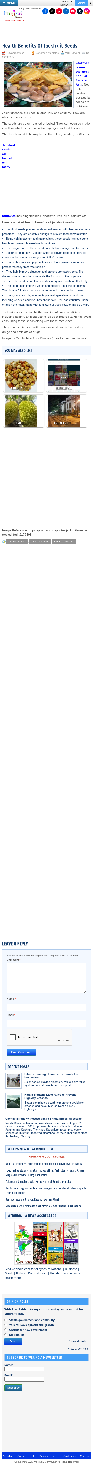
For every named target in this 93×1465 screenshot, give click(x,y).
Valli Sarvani (72, 52)
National (57, 1269)
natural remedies (64, 541)
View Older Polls (78, 1348)
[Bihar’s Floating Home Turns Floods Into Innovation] (13, 1081)
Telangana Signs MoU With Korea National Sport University (38, 1181)
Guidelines (69, 1456)
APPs (81, 3)
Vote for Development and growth (31, 1325)
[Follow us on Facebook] (45, 11)
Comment (14, 960)
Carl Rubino (24, 338)
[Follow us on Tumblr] (80, 11)
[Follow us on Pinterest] (59, 11)
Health (55, 1273)
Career (21, 1456)
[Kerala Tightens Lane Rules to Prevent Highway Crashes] (13, 1101)
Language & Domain (66, 3)
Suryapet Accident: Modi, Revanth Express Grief (32, 1199)
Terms (55, 1456)
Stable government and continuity (32, 1320)
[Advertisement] (53, 171)
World (9, 1273)
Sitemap (85, 1456)
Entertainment (38, 1273)
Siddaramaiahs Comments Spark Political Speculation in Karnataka (43, 1206)
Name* (8, 1365)
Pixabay (45, 338)
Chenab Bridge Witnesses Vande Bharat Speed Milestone (43, 1118)
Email (11, 1015)
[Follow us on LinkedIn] (66, 11)
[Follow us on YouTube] (73, 11)
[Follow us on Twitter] (52, 11)
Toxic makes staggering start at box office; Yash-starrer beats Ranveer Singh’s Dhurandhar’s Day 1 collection (45, 1172)
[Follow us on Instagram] (87, 11)
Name (11, 998)
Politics (21, 1273)
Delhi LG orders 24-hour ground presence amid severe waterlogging (43, 1163)
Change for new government (28, 1329)
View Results (78, 1341)
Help (32, 1456)
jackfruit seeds (40, 541)
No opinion (16, 1334)
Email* (8, 1375)
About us (8, 1456)
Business (71, 1269)
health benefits (17, 541)
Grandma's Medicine (47, 52)
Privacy (43, 1456)
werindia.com (21, 1269)
